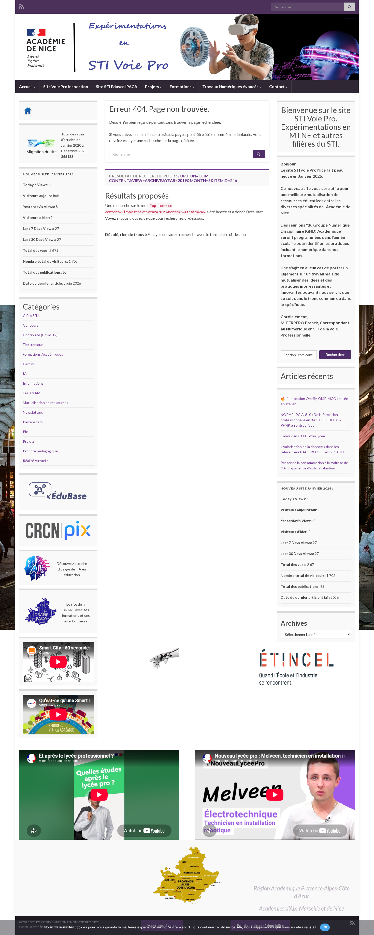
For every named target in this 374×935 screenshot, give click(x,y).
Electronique (33, 344)
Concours (30, 325)
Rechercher (335, 354)
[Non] (367, 927)
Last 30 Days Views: (40, 239)
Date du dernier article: (43, 283)
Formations (181, 86)
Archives (294, 623)
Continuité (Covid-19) (40, 335)
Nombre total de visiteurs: (46, 261)
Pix (25, 431)
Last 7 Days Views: (39, 228)
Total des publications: (43, 272)
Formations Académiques (43, 354)
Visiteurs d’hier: (37, 217)
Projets (152, 86)
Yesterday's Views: (39, 206)
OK (325, 927)
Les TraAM (31, 393)
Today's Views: (36, 185)
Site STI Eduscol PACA (116, 86)
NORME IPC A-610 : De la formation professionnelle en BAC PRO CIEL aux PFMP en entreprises (311, 419)
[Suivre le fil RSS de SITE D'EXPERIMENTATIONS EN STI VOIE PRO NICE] (21, 5)
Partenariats (33, 422)
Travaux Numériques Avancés (230, 86)
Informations (33, 383)
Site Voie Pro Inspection (65, 86)
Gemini (28, 364)
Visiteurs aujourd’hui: (41, 195)
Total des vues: (36, 250)
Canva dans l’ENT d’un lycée (303, 436)
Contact (277, 86)
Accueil (26, 86)
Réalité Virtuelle (36, 460)
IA (25, 373)
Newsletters (33, 412)
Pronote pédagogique (40, 451)
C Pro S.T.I (31, 315)
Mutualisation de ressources (45, 402)
